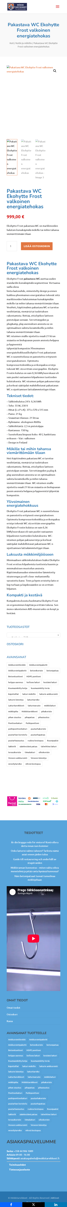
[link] (17, 6)
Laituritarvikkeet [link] (16, 705)
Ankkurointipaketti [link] (17, 670)
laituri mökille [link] (29, 694)
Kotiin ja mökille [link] (24, 43)
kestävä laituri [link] (50, 682)
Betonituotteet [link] (15, 676)
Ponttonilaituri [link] (15, 723)
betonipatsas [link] (53, 670)
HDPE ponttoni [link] (33, 676)
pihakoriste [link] (46, 711)
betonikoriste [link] (36, 670)
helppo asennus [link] (15, 682)
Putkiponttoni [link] (32, 723)
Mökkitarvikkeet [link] (30, 711)
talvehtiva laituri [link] (49, 746)
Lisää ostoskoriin (37, 246)
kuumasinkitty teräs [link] (40, 688)
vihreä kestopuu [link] (33, 763)
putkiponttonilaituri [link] (17, 728)
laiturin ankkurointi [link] (48, 694)
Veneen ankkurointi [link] (17, 758)
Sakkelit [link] (12, 746)
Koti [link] (12, 43)
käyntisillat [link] (13, 694)
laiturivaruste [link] (34, 705)
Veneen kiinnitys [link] (39, 758)
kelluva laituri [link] (33, 682)
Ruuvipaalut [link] (52, 740)
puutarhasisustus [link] (16, 740)
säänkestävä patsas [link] (28, 746)
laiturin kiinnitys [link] (16, 699)
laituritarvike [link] (33, 699)
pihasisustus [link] (43, 717)
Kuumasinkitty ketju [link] (17, 688)
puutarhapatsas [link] (38, 734)
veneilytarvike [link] (15, 763)
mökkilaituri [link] (50, 705)
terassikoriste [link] (14, 752)
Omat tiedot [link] (13, 1007)
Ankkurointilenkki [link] (17, 664)
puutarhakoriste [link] (38, 728)
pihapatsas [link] (30, 717)
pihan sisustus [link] (14, 717)
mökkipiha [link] (13, 711)
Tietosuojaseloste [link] (19, 1169)
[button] (57, 9)
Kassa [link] (10, 1021)
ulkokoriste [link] (44, 752)
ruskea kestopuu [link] (35, 740)
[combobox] (33, 635)
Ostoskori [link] (12, 1014)
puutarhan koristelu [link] (17, 734)
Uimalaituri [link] (30, 752)
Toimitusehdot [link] (17, 1164)
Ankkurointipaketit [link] (38, 664)
